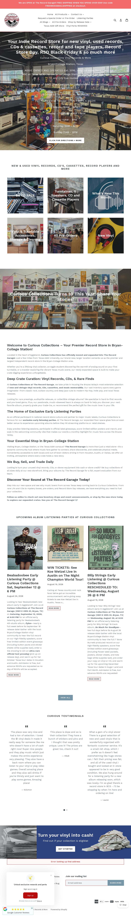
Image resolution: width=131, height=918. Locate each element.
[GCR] (5, 909)
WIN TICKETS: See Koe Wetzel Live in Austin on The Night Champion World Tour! (65, 573)
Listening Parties (85, 18)
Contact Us (77, 14)
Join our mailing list (76, 876)
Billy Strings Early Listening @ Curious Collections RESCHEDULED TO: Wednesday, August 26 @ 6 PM (103, 585)
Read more (13, 675)
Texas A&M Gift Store (54, 26)
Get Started (65, 849)
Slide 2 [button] (65, 325)
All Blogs (45, 22)
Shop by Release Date (80, 22)
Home (50, 14)
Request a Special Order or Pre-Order (56, 18)
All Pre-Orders (59, 22)
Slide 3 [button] (68, 325)
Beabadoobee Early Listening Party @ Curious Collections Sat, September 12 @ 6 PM (24, 583)
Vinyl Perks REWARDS (76, 26)
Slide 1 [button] (63, 325)
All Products (62, 14)
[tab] (63, 325)
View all (65, 698)
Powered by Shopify (59, 909)
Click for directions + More (65, 140)
